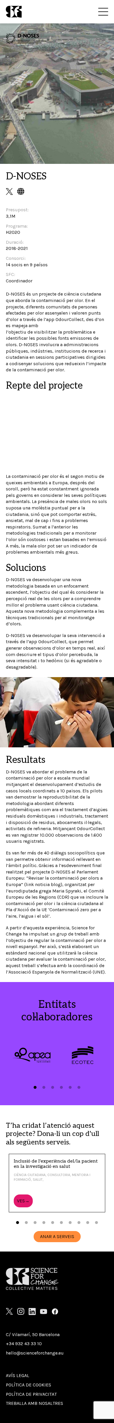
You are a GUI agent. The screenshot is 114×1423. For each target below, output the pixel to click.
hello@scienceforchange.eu (35, 1353)
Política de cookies (28, 1385)
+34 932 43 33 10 (24, 1343)
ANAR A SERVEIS (57, 1236)
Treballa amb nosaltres (34, 1403)
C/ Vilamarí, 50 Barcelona (33, 1334)
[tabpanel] (31, 1055)
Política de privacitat (31, 1394)
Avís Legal (17, 1375)
